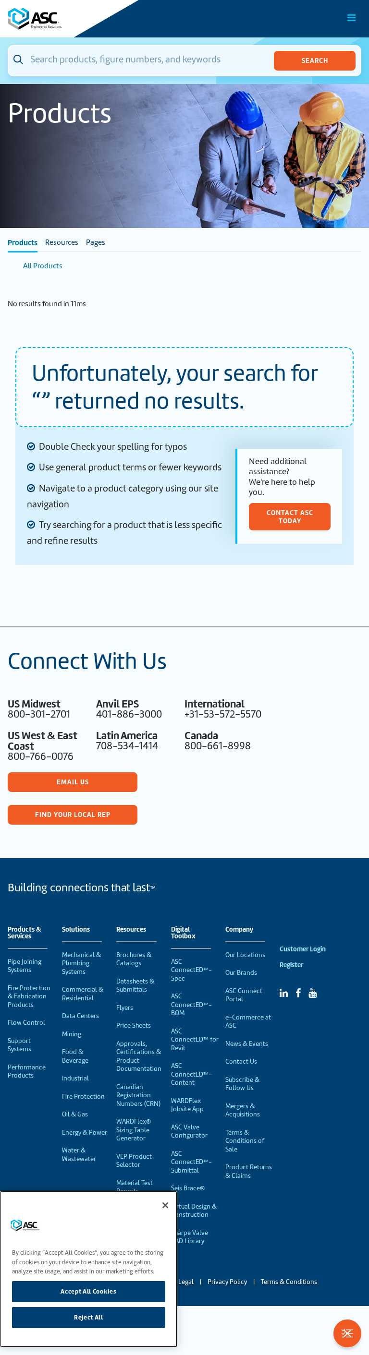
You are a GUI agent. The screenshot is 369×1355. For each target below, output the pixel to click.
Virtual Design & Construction (194, 1210)
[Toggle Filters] (347, 1333)
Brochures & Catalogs (133, 959)
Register (291, 965)
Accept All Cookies (88, 1291)
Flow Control (26, 1023)
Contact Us (241, 1061)
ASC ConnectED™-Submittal (191, 1162)
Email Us (73, 782)
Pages (95, 242)
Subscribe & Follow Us (242, 1084)
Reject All (88, 1317)
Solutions (76, 930)
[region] (88, 1269)
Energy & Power (84, 1132)
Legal (186, 1282)
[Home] (62, 19)
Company (239, 930)
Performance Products (27, 1071)
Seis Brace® (188, 1188)
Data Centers (80, 1016)
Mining (71, 1034)
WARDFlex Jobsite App (187, 1105)
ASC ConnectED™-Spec (191, 970)
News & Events (246, 1044)
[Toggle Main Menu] (351, 18)
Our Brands (241, 973)
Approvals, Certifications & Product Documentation (138, 1056)
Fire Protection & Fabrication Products (29, 996)
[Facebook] (298, 993)
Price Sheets (133, 1025)
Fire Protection (83, 1096)
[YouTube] (312, 993)
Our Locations (245, 955)
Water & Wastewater (79, 1154)
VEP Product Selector (134, 1160)
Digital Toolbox (183, 933)
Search (315, 60)
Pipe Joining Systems (24, 966)
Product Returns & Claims (248, 1171)
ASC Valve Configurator (189, 1131)
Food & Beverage (75, 1056)
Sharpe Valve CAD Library (189, 1237)
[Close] (165, 1205)
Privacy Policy (227, 1282)
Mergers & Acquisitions (242, 1110)
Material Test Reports (134, 1187)
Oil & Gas (75, 1114)
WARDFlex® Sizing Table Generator (133, 1129)
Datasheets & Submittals (135, 985)
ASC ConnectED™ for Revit (195, 1039)
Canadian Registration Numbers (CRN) (138, 1095)
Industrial (75, 1078)
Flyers (124, 1008)
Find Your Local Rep (73, 814)
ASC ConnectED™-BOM (191, 1004)
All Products (42, 266)
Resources (61, 242)
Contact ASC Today (290, 516)
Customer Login (303, 949)
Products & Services (24, 933)
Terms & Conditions (289, 1282)
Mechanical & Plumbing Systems (81, 963)
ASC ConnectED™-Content (191, 1074)
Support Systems (19, 1045)
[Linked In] (284, 993)
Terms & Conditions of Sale (244, 1140)
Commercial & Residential (82, 993)
